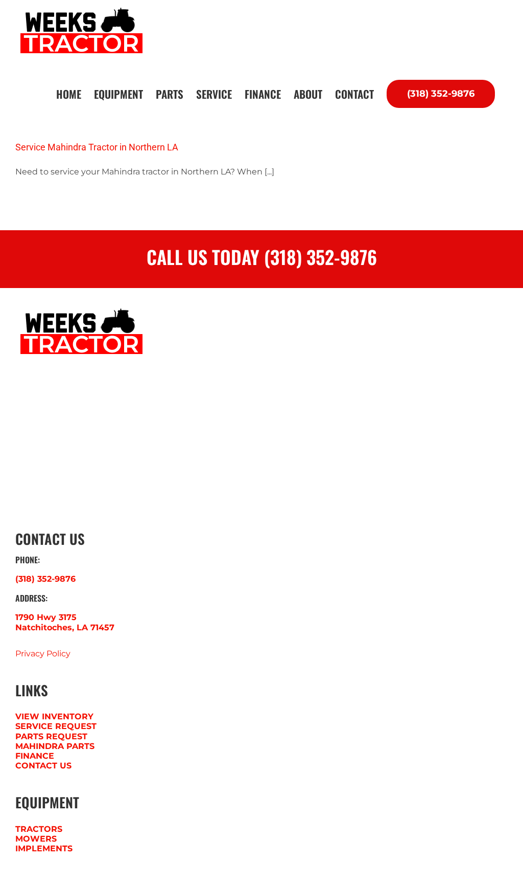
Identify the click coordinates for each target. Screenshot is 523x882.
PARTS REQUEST (51, 736)
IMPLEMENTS (44, 848)
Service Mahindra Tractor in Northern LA (96, 147)
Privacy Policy (42, 653)
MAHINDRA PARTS (54, 746)
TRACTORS (38, 829)
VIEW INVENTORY (54, 716)
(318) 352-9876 (45, 579)
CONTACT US (43, 765)
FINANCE (34, 756)
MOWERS (36, 839)
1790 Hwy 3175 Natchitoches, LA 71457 (64, 622)
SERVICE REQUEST (56, 726)
